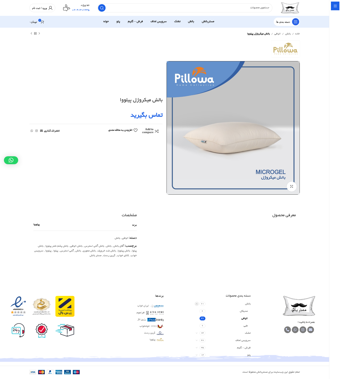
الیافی (277, 33)
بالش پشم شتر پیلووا (56, 246)
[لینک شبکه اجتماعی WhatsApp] (31, 131)
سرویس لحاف (243, 340)
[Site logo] (290, 8)
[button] (11, 160)
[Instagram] (303, 329)
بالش (288, 33)
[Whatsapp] (295, 329)
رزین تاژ (142, 319)
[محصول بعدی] (31, 34)
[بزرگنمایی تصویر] (292, 186)
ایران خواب (143, 306)
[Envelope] (310, 329)
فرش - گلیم (244, 347)
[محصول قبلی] (39, 34)
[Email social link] (41, 131)
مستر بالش (95, 255)
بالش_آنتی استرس (70, 250)
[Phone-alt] (287, 329)
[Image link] (299, 306)
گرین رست (109, 255)
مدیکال (244, 311)
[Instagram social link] (36, 131)
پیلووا (36, 224)
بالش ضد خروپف (106, 250)
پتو (249, 355)
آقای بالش (118, 246)
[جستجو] (102, 8)
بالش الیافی (76, 246)
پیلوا (55, 250)
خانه (297, 33)
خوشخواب (145, 326)
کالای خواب (123, 255)
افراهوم (141, 313)
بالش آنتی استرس (94, 246)
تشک (248, 333)
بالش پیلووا (124, 250)
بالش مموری (89, 250)
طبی (246, 325)
